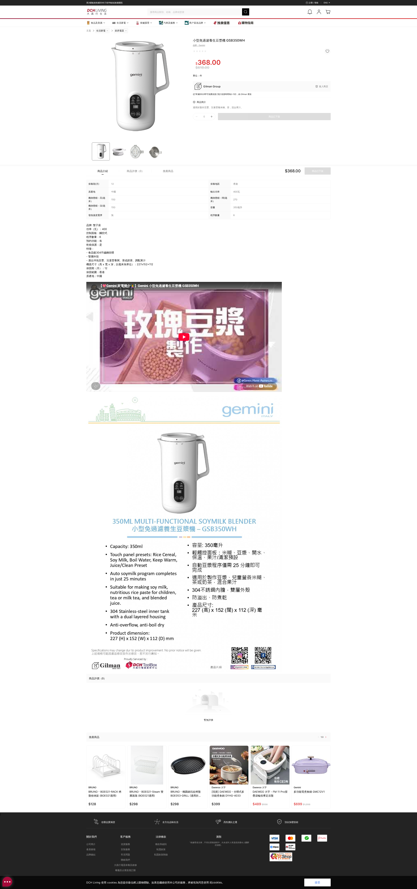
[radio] (194, 51)
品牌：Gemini (199, 45)
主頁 (88, 30)
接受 (317, 882)
